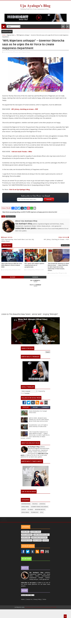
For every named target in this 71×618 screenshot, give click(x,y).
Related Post (7, 245)
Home (3, 35)
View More (66, 245)
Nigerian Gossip (27, 540)
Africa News (25, 512)
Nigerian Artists (40, 509)
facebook (35, 277)
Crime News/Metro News (41, 534)
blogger (12, 277)
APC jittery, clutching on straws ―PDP (24, 109)
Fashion (45, 540)
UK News (30, 509)
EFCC (50, 250)
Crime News (25, 531)
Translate (27, 393)
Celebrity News (35, 531)
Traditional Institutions (39, 537)
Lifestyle (42, 504)
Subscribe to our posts (25, 228)
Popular (26, 407)
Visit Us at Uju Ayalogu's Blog (19, 189)
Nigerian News (11, 35)
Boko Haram (37, 540)
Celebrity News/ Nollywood (39, 506)
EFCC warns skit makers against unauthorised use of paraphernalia (34, 265)
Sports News (26, 537)
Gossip (24, 509)
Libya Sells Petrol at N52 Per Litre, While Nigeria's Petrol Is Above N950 (11, 265)
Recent (35, 407)
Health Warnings (27, 534)
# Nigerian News (10, 216)
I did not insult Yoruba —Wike (21, 152)
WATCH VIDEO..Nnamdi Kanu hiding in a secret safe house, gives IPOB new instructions (39, 419)
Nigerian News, (26, 52)
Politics (35, 504)
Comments (45, 407)
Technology (34, 512)
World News (25, 506)
